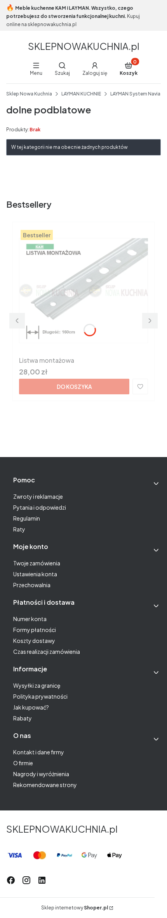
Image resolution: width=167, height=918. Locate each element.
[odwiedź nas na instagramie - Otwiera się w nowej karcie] (26, 880)
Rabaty (22, 718)
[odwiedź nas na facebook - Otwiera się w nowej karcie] (11, 880)
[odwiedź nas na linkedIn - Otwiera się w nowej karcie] (42, 880)
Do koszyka (74, 386)
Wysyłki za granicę (37, 685)
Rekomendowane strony (45, 784)
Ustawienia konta (35, 573)
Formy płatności (34, 629)
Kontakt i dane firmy (38, 752)
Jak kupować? (31, 707)
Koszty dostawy (34, 640)
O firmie (23, 762)
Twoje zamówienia (36, 563)
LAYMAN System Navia (135, 94)
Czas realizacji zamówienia (46, 651)
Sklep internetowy (74, 908)
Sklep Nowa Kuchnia (29, 94)
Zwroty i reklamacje (38, 496)
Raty (19, 529)
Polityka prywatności (40, 696)
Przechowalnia (31, 584)
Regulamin (26, 518)
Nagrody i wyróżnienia (41, 773)
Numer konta (30, 618)
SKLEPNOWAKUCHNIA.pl (83, 46)
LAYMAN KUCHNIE (81, 94)
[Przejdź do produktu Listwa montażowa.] (83, 290)
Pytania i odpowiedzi (39, 507)
